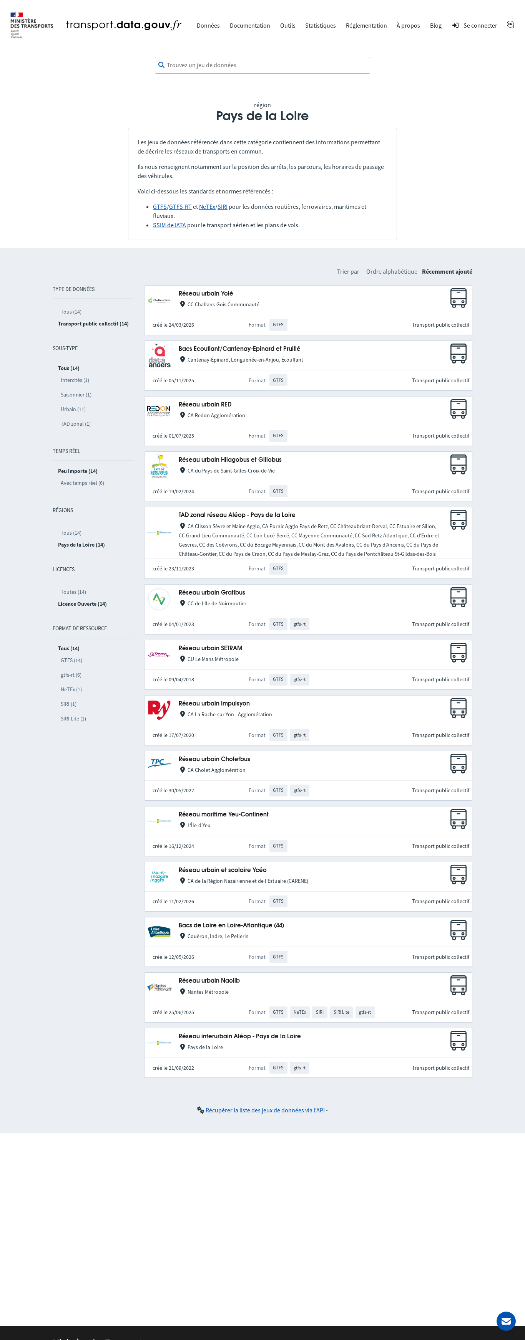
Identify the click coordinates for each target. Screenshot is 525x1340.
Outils (288, 25)
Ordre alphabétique (391, 271)
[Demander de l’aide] (506, 1321)
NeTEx (207, 206)
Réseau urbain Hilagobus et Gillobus (230, 460)
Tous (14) (71, 311)
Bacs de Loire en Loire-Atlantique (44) (231, 926)
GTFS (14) (71, 660)
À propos (408, 25)
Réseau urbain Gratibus (212, 593)
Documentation (250, 25)
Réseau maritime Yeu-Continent (224, 815)
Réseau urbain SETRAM (211, 648)
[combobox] (262, 65)
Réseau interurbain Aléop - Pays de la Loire (240, 1036)
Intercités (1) (75, 380)
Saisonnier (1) (76, 394)
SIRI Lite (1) (73, 718)
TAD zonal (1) (76, 423)
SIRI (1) (68, 704)
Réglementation (366, 25)
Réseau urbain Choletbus (214, 759)
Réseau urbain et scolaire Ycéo (223, 870)
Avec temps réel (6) (82, 482)
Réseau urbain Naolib (209, 981)
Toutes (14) (73, 591)
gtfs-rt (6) (71, 674)
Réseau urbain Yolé (206, 294)
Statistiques (320, 25)
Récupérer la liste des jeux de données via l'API (265, 1110)
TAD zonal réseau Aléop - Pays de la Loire (237, 515)
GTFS (160, 206)
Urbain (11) (73, 409)
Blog (436, 25)
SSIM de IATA (169, 225)
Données (208, 25)
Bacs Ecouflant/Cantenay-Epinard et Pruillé (240, 349)
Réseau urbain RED (205, 405)
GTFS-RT (180, 206)
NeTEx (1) (71, 689)
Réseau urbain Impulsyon (214, 704)
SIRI (223, 206)
